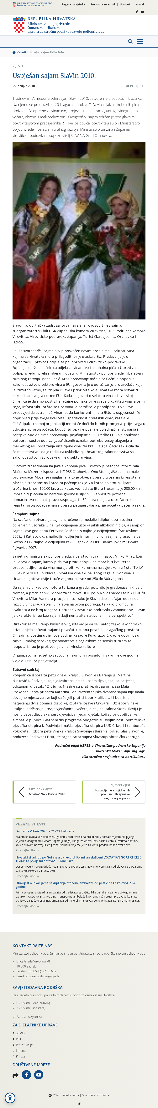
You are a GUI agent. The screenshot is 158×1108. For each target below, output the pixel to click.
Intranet (21, 1050)
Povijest (125, 4)
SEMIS (20, 1033)
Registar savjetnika (73, 4)
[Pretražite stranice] (130, 41)
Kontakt (140, 4)
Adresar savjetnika (29, 1016)
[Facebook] (136, 12)
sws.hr (79, 1103)
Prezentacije (24, 1045)
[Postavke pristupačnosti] (10, 1098)
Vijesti (22, 52)
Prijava (20, 1056)
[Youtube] (142, 12)
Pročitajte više (26, 850)
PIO (18, 1039)
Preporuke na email (103, 4)
